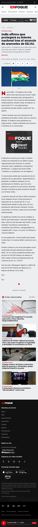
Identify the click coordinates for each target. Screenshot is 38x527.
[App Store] (7, 472)
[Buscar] (35, 7)
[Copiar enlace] (32, 63)
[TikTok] (25, 462)
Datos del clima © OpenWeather (8, 496)
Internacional (12, 12)
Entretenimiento (5, 431)
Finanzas (22, 12)
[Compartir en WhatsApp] (13, 63)
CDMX (2, 415)
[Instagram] (14, 462)
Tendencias (4, 434)
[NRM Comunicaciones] (2, 505)
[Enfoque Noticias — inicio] (19, 7)
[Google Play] (21, 472)
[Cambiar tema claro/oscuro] (35, 2)
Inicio (3, 27)
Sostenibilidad (5, 437)
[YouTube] (19, 462)
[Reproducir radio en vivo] (3, 523)
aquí (15, 447)
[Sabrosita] (24, 505)
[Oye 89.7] (13, 505)
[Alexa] (7, 477)
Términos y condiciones (23, 511)
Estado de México (6, 418)
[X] (9, 462)
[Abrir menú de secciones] (3, 7)
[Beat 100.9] (8, 505)
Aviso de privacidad (11, 511)
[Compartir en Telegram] (27, 63)
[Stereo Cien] (18, 505)
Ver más (4, 55)
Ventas (3, 511)
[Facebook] (3, 462)
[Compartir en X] (22, 63)
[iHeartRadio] (8, 451)
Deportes (30, 12)
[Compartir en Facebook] (18, 63)
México (3, 12)
